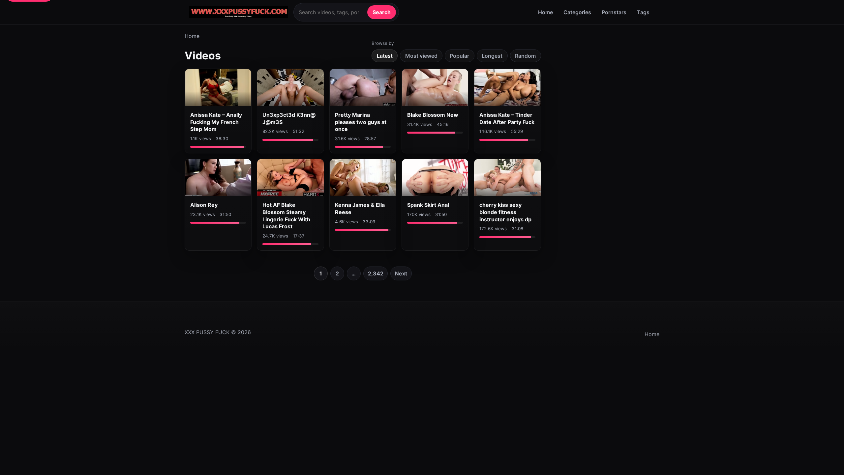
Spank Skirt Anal (428, 205)
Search (382, 12)
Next (401, 273)
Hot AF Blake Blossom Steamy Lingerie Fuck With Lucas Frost (286, 216)
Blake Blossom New (432, 114)
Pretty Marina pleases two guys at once (360, 121)
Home (545, 12)
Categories (577, 12)
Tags (643, 12)
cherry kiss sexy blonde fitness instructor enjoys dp (505, 212)
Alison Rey (204, 205)
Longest (492, 55)
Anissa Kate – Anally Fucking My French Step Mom (216, 121)
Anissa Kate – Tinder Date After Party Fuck (506, 118)
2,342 (375, 273)
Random (525, 55)
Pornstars (614, 12)
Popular (459, 55)
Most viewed (421, 55)
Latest (385, 55)
